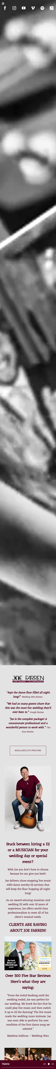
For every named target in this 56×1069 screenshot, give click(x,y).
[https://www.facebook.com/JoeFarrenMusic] (5, 8)
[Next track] (52, 1064)
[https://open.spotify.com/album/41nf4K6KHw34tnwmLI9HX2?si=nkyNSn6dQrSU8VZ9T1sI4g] (42, 8)
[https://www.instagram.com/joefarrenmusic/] (14, 8)
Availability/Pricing (28, 751)
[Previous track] (44, 1064)
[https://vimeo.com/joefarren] (33, 8)
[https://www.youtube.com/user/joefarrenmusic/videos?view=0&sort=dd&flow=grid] (24, 8)
